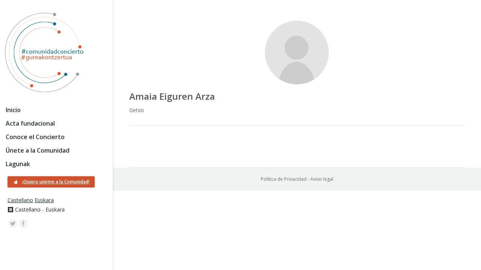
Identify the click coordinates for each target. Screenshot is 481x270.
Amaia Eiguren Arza (172, 96)
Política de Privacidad (284, 179)
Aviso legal (321, 179)
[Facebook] (23, 223)
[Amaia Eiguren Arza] (297, 52)
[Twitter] (12, 223)
